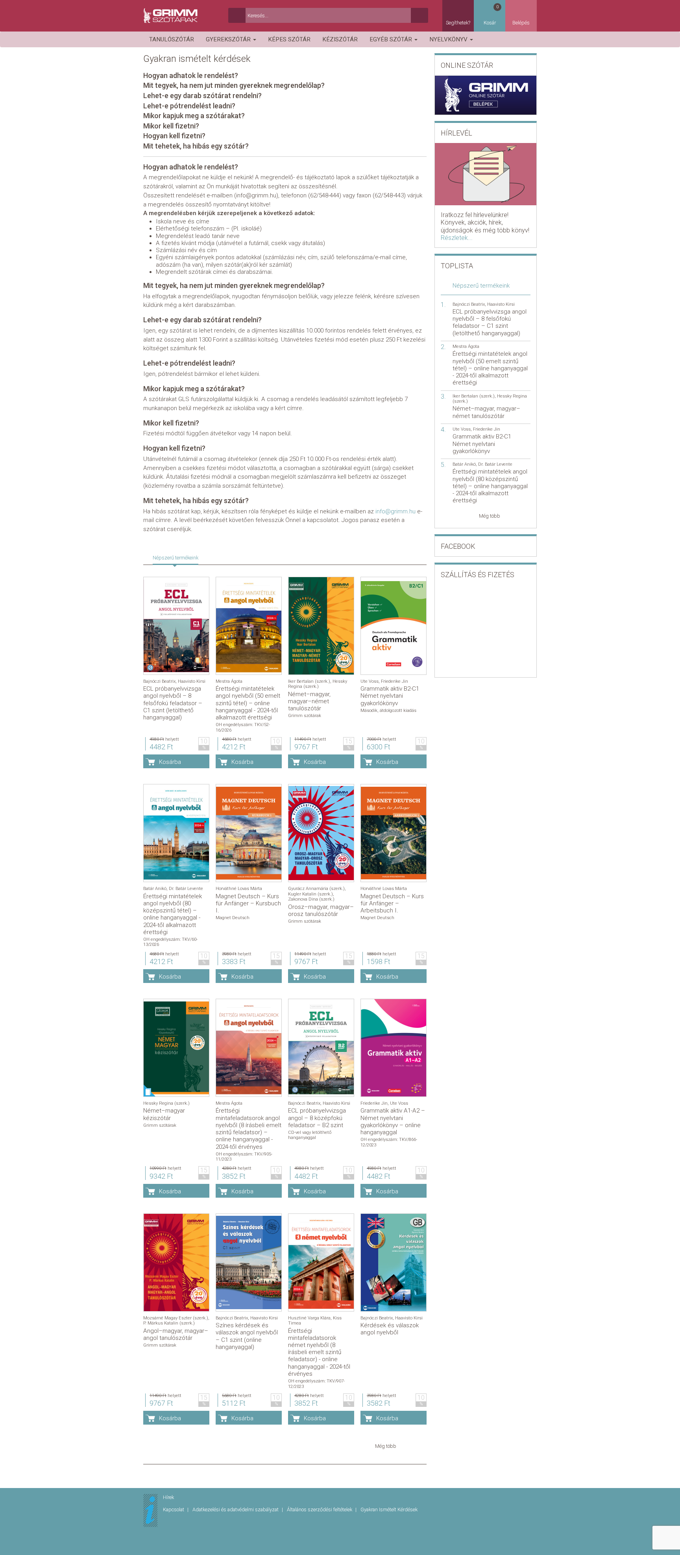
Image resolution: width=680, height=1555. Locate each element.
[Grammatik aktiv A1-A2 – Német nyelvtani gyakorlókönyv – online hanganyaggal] (393, 1047)
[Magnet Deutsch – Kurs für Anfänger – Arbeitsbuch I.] (393, 833)
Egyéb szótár (392, 39)
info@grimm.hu (395, 511)
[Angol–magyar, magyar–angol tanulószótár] (176, 1262)
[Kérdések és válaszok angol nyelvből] (393, 1262)
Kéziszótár (340, 39)
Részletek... (457, 238)
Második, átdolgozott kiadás (388, 710)
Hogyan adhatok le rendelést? (190, 75)
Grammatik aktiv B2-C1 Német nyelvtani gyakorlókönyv (389, 695)
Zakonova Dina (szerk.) (311, 899)
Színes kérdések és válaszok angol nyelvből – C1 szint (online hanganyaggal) (247, 1336)
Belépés (521, 23)
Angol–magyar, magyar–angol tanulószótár (175, 1334)
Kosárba (170, 761)
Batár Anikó (154, 888)
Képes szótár (289, 39)
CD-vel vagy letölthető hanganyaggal (309, 1135)
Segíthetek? (458, 23)
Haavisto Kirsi (191, 681)
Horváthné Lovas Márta (239, 888)
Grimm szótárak (304, 715)
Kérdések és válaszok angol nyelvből (389, 1329)
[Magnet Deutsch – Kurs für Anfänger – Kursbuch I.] (248, 833)
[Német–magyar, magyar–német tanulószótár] (321, 625)
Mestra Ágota (229, 681)
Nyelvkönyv (449, 39)
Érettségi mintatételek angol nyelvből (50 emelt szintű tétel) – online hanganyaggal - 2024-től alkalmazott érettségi (248, 703)
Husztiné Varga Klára (309, 1318)
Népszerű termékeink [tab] (175, 558)
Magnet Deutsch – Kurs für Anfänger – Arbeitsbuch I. (392, 903)
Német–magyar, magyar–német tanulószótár (309, 701)
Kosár (491, 15)
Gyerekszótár (229, 39)
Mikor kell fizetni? (171, 126)
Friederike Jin (394, 681)
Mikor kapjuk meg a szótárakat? (194, 115)
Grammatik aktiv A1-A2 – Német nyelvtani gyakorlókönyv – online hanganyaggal (392, 1121)
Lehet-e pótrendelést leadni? (189, 106)
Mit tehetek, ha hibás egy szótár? (196, 146)
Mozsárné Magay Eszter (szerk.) (175, 1318)
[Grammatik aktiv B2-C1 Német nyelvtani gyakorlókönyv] (393, 625)
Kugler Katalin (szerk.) (310, 894)
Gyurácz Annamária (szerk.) (316, 888)
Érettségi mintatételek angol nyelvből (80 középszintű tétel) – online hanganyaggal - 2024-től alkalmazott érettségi (172, 914)
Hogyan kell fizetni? (174, 136)
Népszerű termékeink (481, 285)
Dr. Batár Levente (186, 888)
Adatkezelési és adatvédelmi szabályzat (236, 1509)
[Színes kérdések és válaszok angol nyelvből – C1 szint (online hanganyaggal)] (248, 1262)
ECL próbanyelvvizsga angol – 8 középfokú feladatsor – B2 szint (317, 1117)
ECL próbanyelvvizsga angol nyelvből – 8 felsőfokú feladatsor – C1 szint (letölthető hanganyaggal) (172, 703)
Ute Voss (369, 681)
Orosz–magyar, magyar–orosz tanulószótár (321, 910)
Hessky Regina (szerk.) (317, 684)
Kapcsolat (174, 1509)
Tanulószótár (171, 39)
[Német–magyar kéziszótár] (176, 1047)
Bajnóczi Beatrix (159, 681)
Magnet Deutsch (232, 917)
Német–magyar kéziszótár (164, 1114)
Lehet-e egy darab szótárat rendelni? (202, 95)
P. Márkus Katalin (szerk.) (169, 1323)
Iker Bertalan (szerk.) (309, 681)
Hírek (168, 1497)
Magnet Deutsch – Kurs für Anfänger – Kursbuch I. (248, 903)
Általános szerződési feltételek (320, 1509)
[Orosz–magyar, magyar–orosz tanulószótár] (321, 833)
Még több (385, 1446)
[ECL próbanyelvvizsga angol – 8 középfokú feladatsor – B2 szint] (321, 1047)
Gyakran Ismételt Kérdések (389, 1509)
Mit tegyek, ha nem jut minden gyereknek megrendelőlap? (234, 85)
